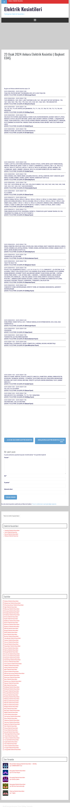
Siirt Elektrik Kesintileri (10, 726)
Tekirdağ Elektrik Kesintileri (12, 734)
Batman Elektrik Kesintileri (11, 624)
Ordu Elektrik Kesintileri (11, 714)
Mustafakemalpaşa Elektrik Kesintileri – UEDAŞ (23, 764)
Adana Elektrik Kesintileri (11, 601)
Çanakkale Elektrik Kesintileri (12, 638)
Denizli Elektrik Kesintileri (11, 644)
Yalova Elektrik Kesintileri (11, 745)
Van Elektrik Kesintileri (10, 743)
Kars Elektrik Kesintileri (10, 679)
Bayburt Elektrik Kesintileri (11, 626)
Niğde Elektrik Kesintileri (11, 712)
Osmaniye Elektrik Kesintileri (12, 716)
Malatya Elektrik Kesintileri (11, 699)
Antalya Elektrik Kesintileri (11, 613)
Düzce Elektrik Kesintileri (11, 648)
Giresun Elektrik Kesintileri (11, 661)
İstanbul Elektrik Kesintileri (12, 530)
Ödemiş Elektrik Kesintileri (17, 791)
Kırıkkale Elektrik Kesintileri (11, 687)
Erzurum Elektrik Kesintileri (12, 656)
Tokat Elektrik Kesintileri (11, 736)
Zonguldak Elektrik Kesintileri (12, 749)
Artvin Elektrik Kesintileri (11, 617)
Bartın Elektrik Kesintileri (11, 622)
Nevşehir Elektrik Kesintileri (12, 710)
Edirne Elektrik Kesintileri (11, 650)
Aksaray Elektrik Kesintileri (11, 609)
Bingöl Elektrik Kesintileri (11, 630)
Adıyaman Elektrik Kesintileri (12, 603)
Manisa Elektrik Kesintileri (11, 701)
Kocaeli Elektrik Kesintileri (11, 693)
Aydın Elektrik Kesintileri (11, 618)
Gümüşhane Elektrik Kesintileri (13, 663)
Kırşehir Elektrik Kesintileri (11, 691)
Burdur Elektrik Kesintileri (11, 636)
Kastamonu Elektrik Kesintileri (12, 681)
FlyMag (24, 806)
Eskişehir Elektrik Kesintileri (12, 658)
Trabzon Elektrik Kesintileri (12, 738)
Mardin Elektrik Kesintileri (11, 702)
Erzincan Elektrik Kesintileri (12, 654)
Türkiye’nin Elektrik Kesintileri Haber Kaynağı (21, 2)
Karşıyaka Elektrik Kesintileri (17, 770)
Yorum (6, 457)
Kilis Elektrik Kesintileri (10, 685)
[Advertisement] (35, 36)
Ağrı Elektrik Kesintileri (10, 607)
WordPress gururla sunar (10, 806)
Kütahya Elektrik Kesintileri (11, 697)
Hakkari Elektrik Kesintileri (11, 665)
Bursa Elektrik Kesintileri (11, 534)
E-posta (7, 482)
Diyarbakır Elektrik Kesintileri (12, 646)
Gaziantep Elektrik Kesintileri (12, 659)
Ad (5, 476)
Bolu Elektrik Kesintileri (10, 634)
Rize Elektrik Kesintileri (10, 718)
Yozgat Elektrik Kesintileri (11, 747)
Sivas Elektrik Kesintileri (11, 730)
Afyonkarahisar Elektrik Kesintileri (14, 605)
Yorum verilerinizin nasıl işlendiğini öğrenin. (44, 504)
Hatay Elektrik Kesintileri (11, 667)
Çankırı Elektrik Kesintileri (11, 640)
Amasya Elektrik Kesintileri (12, 611)
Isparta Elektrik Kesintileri (11, 671)
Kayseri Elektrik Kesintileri (11, 683)
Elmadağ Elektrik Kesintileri (17, 777)
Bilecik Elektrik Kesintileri (11, 628)
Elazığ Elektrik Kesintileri (11, 652)
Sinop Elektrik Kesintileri (11, 728)
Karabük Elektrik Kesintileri (11, 675)
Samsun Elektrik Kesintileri (12, 722)
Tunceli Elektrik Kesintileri (11, 740)
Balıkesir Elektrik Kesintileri (12, 620)
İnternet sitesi (8, 489)
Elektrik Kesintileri (23, 8)
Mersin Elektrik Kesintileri (11, 704)
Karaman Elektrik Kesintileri (12, 677)
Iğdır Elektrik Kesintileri (10, 669)
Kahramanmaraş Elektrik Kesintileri (14, 673)
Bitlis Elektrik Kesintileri (10, 632)
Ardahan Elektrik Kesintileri (12, 615)
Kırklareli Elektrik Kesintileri (12, 689)
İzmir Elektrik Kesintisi (11, 532)
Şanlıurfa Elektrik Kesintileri (12, 724)
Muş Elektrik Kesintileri (10, 708)
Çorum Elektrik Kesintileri (11, 642)
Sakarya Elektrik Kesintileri (11, 720)
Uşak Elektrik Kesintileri (11, 742)
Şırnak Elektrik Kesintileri (11, 732)
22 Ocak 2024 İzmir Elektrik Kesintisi (19, 440)
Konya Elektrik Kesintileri (11, 695)
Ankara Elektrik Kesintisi (11, 536)
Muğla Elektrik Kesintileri (11, 706)
